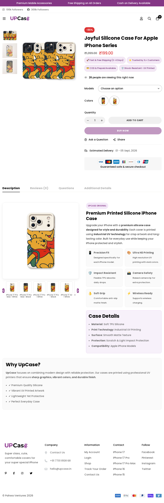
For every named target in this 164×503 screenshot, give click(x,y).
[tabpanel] (82, 304)
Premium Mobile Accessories (30, 3)
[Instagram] (22, 473)
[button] (73, 58)
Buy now (123, 130)
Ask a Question (98, 139)
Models (89, 88)
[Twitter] (31, 473)
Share (121, 139)
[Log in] (141, 18)
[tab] (11, 188)
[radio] (103, 101)
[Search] (149, 18)
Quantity (90, 112)
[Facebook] (14, 473)
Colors (88, 100)
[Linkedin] (6, 473)
